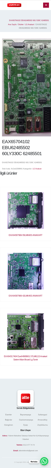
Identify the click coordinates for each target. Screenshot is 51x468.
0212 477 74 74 (29, 445)
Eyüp (25, 425)
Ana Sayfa (12, 24)
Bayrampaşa (25, 414)
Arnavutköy (42, 420)
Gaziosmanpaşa (26, 420)
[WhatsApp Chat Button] (44, 461)
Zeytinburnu (42, 425)
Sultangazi (42, 414)
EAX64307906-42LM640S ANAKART (25, 296)
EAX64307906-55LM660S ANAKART (25, 235)
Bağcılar (8, 420)
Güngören (8, 425)
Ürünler (21, 24)
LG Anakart (29, 24)
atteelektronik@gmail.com (28, 450)
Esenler (8, 414)
